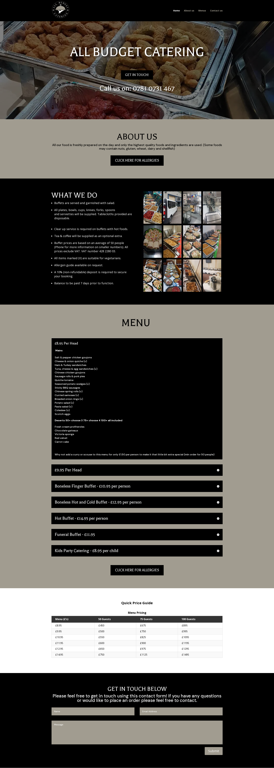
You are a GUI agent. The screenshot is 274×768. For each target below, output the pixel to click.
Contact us (216, 11)
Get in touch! (137, 75)
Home (176, 11)
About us (189, 11)
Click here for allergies (137, 160)
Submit (213, 751)
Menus (202, 11)
